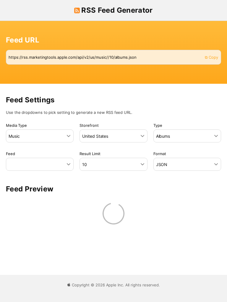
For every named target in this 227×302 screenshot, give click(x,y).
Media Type (16, 125)
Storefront (89, 125)
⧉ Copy (211, 57)
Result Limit (90, 153)
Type (157, 125)
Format (159, 153)
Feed (10, 153)
